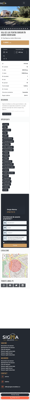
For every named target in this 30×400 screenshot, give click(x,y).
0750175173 (11, 212)
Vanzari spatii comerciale (8, 351)
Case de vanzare (5, 349)
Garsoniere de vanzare (7, 345)
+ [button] (4, 256)
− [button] (4, 258)
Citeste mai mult (6, 113)
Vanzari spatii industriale (8, 355)
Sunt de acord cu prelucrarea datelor (14, 242)
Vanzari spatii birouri (7, 353)
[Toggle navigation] (24, 2)
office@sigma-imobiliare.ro (12, 387)
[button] (3, 28)
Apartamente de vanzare (8, 347)
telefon (7, 381)
